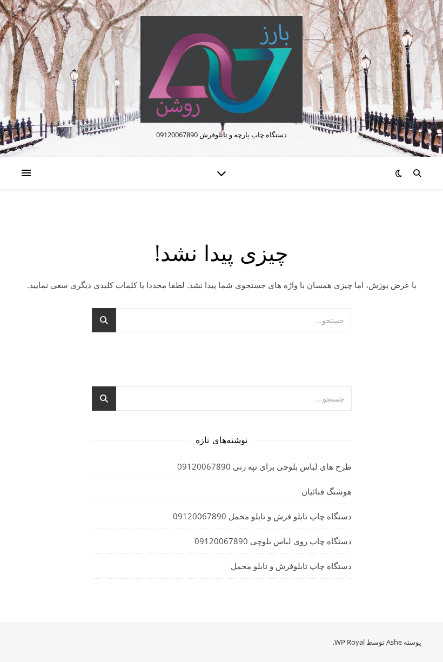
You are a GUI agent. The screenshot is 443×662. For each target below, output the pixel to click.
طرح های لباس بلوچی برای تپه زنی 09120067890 (264, 466)
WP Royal (349, 642)
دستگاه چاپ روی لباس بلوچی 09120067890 (273, 541)
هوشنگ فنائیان (326, 491)
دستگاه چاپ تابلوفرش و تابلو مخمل (291, 565)
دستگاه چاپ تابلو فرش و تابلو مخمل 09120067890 (262, 516)
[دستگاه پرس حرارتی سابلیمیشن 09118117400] (221, 69)
